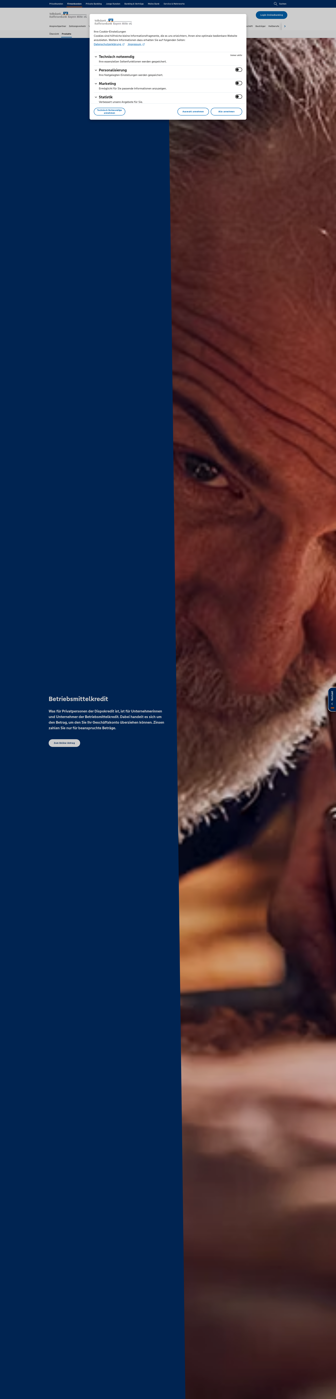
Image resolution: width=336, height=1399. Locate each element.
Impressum (134, 44)
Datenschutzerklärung (108, 44)
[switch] (238, 70)
